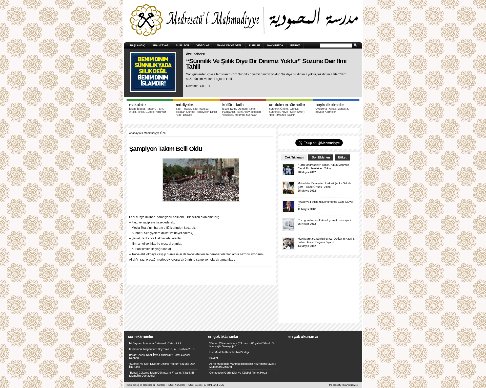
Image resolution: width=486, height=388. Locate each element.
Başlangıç (137, 45)
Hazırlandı (149, 384)
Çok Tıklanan (294, 157)
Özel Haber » (195, 54)
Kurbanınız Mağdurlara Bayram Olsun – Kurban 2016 (161, 349)
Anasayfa (135, 132)
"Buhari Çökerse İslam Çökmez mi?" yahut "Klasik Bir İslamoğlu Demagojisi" (242, 345)
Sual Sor (182, 45)
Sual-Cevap (160, 45)
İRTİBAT (295, 45)
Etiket (342, 157)
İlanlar (254, 45)
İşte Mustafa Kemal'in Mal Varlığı (229, 352)
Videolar (203, 45)
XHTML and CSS (214, 384)
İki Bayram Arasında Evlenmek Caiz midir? (155, 343)
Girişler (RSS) (165, 384)
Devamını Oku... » (198, 86)
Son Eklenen (321, 157)
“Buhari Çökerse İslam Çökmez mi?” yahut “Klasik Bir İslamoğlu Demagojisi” (162, 374)
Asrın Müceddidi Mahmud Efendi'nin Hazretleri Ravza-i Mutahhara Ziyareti (242, 365)
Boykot (213, 357)
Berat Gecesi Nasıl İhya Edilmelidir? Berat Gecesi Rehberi (159, 356)
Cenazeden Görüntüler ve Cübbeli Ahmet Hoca (238, 372)
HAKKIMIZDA (275, 45)
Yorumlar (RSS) (184, 384)
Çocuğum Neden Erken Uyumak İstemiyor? (324, 220)
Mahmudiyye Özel (229, 45)
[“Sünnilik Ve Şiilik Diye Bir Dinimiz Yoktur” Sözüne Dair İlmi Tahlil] (153, 72)
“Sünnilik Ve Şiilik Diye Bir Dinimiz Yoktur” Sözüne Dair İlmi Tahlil (266, 63)
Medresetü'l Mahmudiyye (343, 384)
